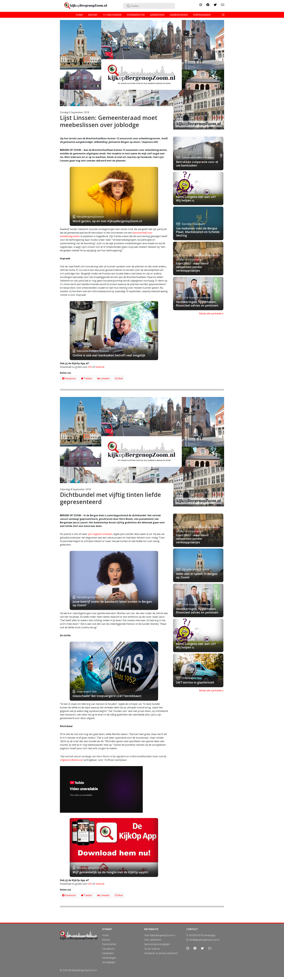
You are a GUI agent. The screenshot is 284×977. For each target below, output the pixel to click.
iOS (90, 367)
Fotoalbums (108, 948)
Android (99, 367)
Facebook (70, 378)
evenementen (136, 14)
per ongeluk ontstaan (100, 534)
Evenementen (109, 944)
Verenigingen (109, 962)
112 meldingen (112, 14)
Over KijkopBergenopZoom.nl (159, 935)
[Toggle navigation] (223, 14)
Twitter (87, 378)
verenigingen (201, 14)
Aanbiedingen (109, 957)
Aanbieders (108, 953)
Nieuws (106, 939)
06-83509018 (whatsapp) (202, 935)
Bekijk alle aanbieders (211, 313)
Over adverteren (152, 939)
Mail (120, 378)
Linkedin (105, 378)
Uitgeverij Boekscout (71, 760)
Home (105, 935)
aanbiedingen (179, 14)
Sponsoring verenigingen (157, 944)
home (79, 14)
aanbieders (157, 14)
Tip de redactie (152, 948)
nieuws (92, 14)
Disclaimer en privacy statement (161, 953)
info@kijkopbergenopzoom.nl (204, 939)
